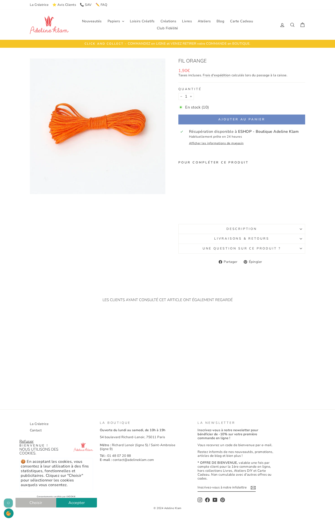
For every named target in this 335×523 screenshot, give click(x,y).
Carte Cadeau (241, 21)
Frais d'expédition (217, 75)
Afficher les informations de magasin (216, 143)
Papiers (114, 21)
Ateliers (204, 21)
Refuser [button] (26, 441)
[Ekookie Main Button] (9, 513)
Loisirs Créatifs (142, 21)
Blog (220, 21)
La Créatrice (39, 5)
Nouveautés (92, 21)
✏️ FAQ (101, 5)
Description (241, 229)
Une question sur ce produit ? (242, 248)
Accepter (76, 502)
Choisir (35, 502)
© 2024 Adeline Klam (167, 508)
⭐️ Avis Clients (64, 5)
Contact (36, 430)
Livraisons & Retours (241, 238)
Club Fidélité (167, 28)
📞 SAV (86, 5)
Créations (168, 21)
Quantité (189, 89)
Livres (187, 21)
